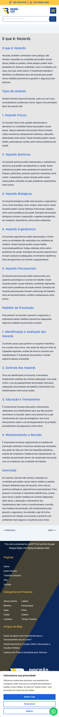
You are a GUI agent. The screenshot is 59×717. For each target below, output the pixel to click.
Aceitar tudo (29, 697)
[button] (53, 11)
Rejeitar (29, 711)
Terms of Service (35, 548)
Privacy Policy (16, 548)
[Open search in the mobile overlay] (29, 19)
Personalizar (29, 704)
